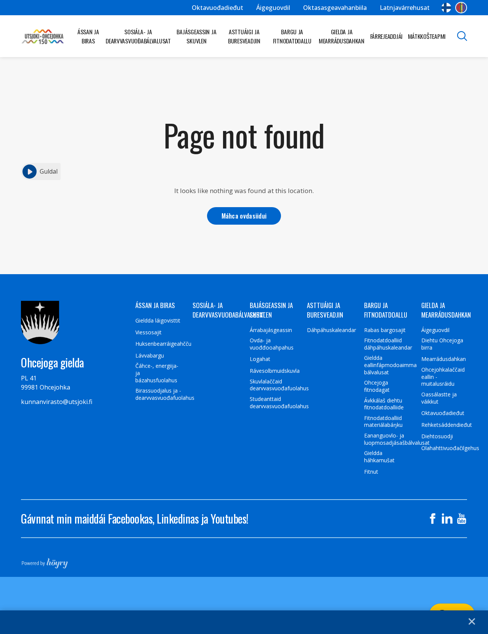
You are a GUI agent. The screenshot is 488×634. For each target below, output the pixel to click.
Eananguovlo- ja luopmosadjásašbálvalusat (397, 439)
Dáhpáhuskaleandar (331, 330)
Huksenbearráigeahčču (163, 343)
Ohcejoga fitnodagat (377, 386)
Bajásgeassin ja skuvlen (196, 36)
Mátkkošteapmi (427, 36)
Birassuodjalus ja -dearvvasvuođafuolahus (164, 394)
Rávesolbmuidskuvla (275, 370)
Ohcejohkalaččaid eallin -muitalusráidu (443, 376)
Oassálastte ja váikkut (439, 398)
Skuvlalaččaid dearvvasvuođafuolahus (279, 385)
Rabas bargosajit (385, 330)
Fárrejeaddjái (386, 36)
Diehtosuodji (437, 436)
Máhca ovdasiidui (244, 215)
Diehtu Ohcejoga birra (442, 344)
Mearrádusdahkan (443, 359)
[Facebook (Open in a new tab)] (432, 518)
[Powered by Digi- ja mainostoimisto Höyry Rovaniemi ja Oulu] (45, 561)
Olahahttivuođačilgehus (450, 448)
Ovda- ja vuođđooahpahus (272, 344)
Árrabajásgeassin (271, 330)
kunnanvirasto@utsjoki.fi (56, 402)
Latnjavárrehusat (405, 7)
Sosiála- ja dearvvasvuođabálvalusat (138, 36)
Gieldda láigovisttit (157, 320)
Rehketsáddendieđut (446, 425)
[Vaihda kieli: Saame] (461, 7)
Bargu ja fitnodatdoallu (292, 36)
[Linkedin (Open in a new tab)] (447, 518)
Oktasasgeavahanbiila (335, 7)
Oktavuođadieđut (217, 7)
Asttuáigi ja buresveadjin (244, 36)
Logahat (260, 359)
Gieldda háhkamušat (379, 457)
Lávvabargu (149, 355)
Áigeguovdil (273, 7)
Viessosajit (148, 332)
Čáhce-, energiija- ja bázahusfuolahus (156, 373)
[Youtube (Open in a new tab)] (461, 518)
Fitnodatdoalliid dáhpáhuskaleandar (388, 344)
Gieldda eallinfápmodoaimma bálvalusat (390, 365)
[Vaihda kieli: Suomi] (446, 8)
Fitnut (371, 471)
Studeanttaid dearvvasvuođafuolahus (279, 403)
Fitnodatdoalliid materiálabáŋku (383, 422)
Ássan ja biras (88, 36)
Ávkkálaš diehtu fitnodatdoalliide (384, 404)
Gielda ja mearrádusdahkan (341, 36)
